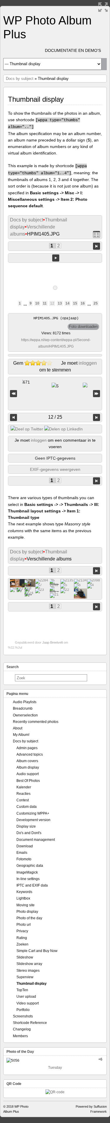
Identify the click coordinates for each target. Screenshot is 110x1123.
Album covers (27, 761)
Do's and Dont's (28, 833)
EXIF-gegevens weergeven (55, 469)
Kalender (23, 787)
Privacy (22, 931)
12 (52, 303)
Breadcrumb (23, 708)
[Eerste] (13, 393)
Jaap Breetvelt (52, 642)
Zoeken (22, 944)
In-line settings (28, 879)
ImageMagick (27, 872)
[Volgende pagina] (96, 245)
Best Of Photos (28, 781)
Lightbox (23, 898)
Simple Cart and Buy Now (36, 951)
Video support (27, 1003)
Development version (33, 820)
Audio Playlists (24, 702)
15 (75, 303)
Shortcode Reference (30, 1023)
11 (45, 303)
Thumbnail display (31, 983)
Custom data (26, 807)
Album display (27, 767)
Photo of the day (29, 918)
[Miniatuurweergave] (96, 234)
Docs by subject (19, 78)
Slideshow (24, 957)
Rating (21, 938)
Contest (22, 800)
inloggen (88, 363)
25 (96, 303)
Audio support (27, 774)
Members (20, 1036)
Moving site (25, 905)
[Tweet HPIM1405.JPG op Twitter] (27, 429)
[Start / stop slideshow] (55, 258)
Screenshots (23, 1016)
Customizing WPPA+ (32, 813)
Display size (26, 826)
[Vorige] (13, 417)
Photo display (27, 912)
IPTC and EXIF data (32, 885)
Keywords (24, 892)
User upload (26, 996)
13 (60, 303)
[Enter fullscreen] (103, 7)
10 (37, 303)
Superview (24, 977)
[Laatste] (96, 393)
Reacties (23, 794)
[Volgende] (96, 417)
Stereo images (28, 971)
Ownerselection (25, 715)
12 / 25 (55, 417)
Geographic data (29, 866)
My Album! (21, 735)
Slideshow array (29, 964)
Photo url (23, 925)
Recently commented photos (35, 722)
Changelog (22, 1029)
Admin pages (27, 748)
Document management (35, 840)
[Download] (83, 327)
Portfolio (23, 1010)
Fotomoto (23, 859)
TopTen (22, 990)
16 (83, 303)
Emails (21, 853)
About (17, 728)
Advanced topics (29, 754)
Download (24, 846)
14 (67, 303)
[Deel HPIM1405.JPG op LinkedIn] (63, 429)
